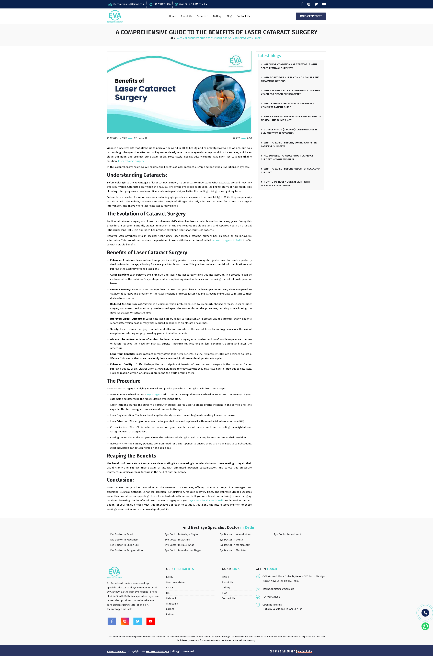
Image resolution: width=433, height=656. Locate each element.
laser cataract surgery (131, 161)
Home (172, 16)
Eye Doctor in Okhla (231, 539)
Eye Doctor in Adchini (177, 539)
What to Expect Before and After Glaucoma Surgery (290, 170)
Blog (229, 16)
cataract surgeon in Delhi (227, 240)
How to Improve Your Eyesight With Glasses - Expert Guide (285, 183)
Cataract (171, 598)
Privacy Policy (116, 651)
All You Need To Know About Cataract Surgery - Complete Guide (287, 157)
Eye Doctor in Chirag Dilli (124, 544)
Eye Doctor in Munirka (233, 550)
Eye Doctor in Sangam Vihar (126, 550)
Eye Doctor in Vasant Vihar (235, 534)
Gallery (217, 16)
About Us (186, 16)
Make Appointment (311, 16)
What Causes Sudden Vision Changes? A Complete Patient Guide (287, 105)
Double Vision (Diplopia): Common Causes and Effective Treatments (289, 131)
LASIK (169, 576)
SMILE (169, 587)
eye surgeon (154, 394)
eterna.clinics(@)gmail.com (129, 4)
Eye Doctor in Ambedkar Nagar (183, 550)
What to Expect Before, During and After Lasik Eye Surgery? (289, 144)
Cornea (170, 608)
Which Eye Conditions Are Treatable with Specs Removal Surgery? (289, 66)
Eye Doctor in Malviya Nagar (181, 534)
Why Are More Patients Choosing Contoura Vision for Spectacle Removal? (290, 92)
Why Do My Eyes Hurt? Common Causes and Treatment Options (290, 79)
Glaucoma (172, 603)
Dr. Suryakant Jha (157, 651)
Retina (170, 614)
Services (201, 16)
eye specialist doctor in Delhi (207, 500)
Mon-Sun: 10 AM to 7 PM (193, 4)
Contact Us (243, 16)
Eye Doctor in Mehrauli (287, 534)
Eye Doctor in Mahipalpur (235, 544)
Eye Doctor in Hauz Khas (179, 544)
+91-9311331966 (162, 4)
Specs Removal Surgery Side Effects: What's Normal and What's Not (291, 118)
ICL (168, 593)
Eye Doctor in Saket (121, 534)
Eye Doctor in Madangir (124, 539)
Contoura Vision (175, 582)
